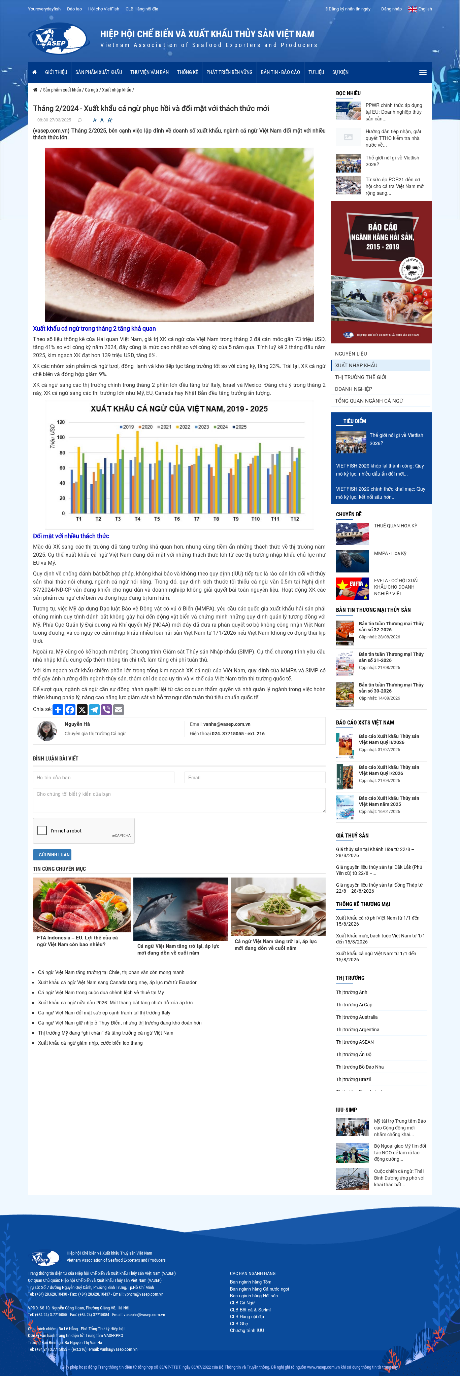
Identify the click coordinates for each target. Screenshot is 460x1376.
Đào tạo (74, 8)
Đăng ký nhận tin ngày (349, 8)
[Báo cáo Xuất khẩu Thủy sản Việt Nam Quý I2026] (345, 776)
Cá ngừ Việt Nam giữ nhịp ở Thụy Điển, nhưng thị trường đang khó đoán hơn (120, 1022)
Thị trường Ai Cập (354, 1004)
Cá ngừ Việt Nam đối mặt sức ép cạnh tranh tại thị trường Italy (104, 1012)
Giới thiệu (56, 72)
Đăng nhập (391, 8)
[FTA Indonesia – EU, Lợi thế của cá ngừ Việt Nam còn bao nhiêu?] (82, 905)
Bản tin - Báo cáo (280, 72)
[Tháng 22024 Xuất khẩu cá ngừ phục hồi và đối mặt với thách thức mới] (179, 234)
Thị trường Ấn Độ (353, 1054)
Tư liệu (316, 72)
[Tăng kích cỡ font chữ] (109, 120)
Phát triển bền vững (229, 72)
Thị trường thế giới (360, 377)
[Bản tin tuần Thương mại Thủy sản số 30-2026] (345, 694)
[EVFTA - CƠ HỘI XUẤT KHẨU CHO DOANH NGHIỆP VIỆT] (352, 589)
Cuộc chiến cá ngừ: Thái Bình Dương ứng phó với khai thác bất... (399, 1177)
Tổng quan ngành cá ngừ (369, 401)
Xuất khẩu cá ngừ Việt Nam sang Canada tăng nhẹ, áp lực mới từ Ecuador (117, 982)
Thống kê (187, 72)
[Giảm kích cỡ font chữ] (95, 120)
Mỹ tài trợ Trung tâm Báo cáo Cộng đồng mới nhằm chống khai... (400, 1127)
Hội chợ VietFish (103, 8)
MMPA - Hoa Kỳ (390, 553)
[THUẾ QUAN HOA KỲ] (352, 534)
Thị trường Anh (351, 992)
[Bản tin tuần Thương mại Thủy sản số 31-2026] (345, 663)
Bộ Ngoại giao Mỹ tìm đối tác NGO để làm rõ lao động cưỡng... (400, 1152)
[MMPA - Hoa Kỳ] (352, 561)
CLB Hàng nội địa (142, 8)
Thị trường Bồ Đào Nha (360, 1067)
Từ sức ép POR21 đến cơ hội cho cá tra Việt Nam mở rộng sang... (395, 186)
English (424, 8)
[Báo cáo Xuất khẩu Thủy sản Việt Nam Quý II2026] (345, 745)
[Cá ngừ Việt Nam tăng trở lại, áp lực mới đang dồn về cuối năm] (180, 909)
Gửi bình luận (54, 855)
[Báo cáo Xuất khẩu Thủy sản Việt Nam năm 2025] (345, 807)
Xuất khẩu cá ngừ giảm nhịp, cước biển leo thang (90, 1042)
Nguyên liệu (351, 354)
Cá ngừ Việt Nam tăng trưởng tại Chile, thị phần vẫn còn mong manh (111, 972)
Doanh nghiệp (353, 389)
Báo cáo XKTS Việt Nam (365, 722)
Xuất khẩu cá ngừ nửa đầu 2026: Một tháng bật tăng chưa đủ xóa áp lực (115, 1002)
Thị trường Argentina (358, 1029)
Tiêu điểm (354, 421)
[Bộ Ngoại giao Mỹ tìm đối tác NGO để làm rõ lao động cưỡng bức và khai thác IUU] (352, 1153)
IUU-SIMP (346, 1110)
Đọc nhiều (348, 93)
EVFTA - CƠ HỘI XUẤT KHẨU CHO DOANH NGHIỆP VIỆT (396, 587)
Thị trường (350, 978)
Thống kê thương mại (363, 904)
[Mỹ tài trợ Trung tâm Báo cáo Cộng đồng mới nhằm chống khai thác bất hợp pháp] (352, 1127)
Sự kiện (340, 72)
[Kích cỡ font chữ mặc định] (102, 120)
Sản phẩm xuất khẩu (98, 72)
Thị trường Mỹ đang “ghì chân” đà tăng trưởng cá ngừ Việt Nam (105, 1032)
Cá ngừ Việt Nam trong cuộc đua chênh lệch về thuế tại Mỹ (101, 992)
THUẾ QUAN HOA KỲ (395, 525)
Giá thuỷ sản (352, 835)
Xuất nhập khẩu (356, 366)
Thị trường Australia (357, 1017)
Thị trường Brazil (353, 1079)
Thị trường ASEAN (355, 1042)
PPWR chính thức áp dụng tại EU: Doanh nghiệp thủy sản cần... (394, 112)
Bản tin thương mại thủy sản (373, 610)
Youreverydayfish (44, 8)
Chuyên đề (349, 514)
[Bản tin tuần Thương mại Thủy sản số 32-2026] (345, 633)
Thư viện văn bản (149, 72)
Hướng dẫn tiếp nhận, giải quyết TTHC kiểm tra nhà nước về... (393, 138)
